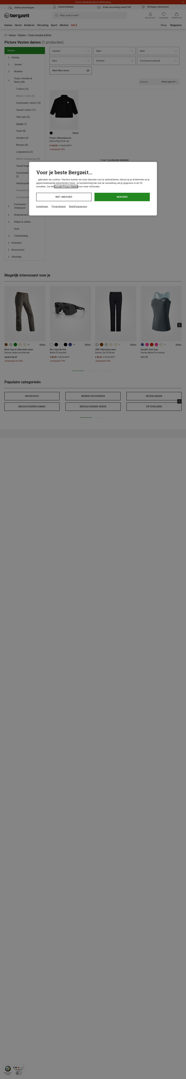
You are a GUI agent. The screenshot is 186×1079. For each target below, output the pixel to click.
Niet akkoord (64, 197)
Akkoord (122, 197)
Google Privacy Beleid (66, 186)
